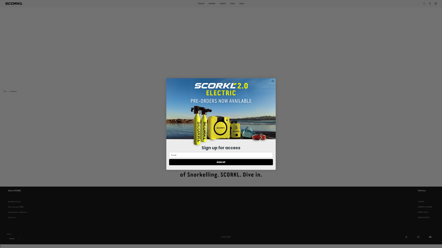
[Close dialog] (273, 81)
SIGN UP (221, 162)
